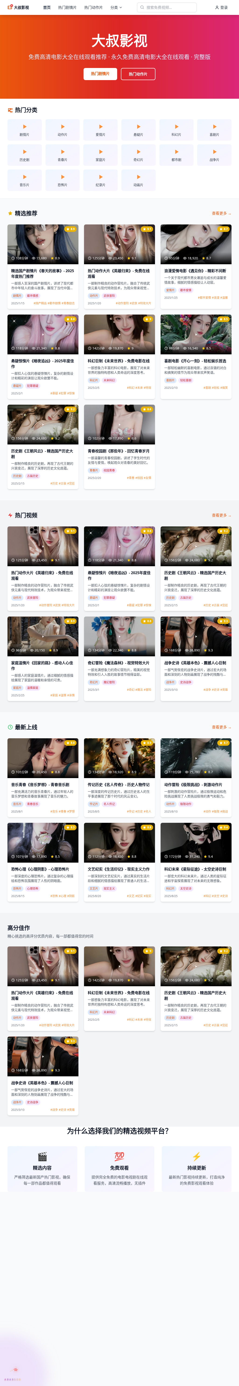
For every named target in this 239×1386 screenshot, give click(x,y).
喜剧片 (170, 380)
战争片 (170, 682)
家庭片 (17, 688)
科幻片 (94, 380)
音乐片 (17, 804)
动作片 (94, 296)
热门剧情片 (67, 7)
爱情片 (170, 290)
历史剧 (17, 476)
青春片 (94, 470)
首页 (47, 7)
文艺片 (94, 889)
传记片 (94, 804)
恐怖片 (17, 889)
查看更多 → (222, 213)
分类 (114, 7)
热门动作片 (93, 7)
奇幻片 (94, 682)
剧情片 (17, 296)
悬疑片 (17, 386)
